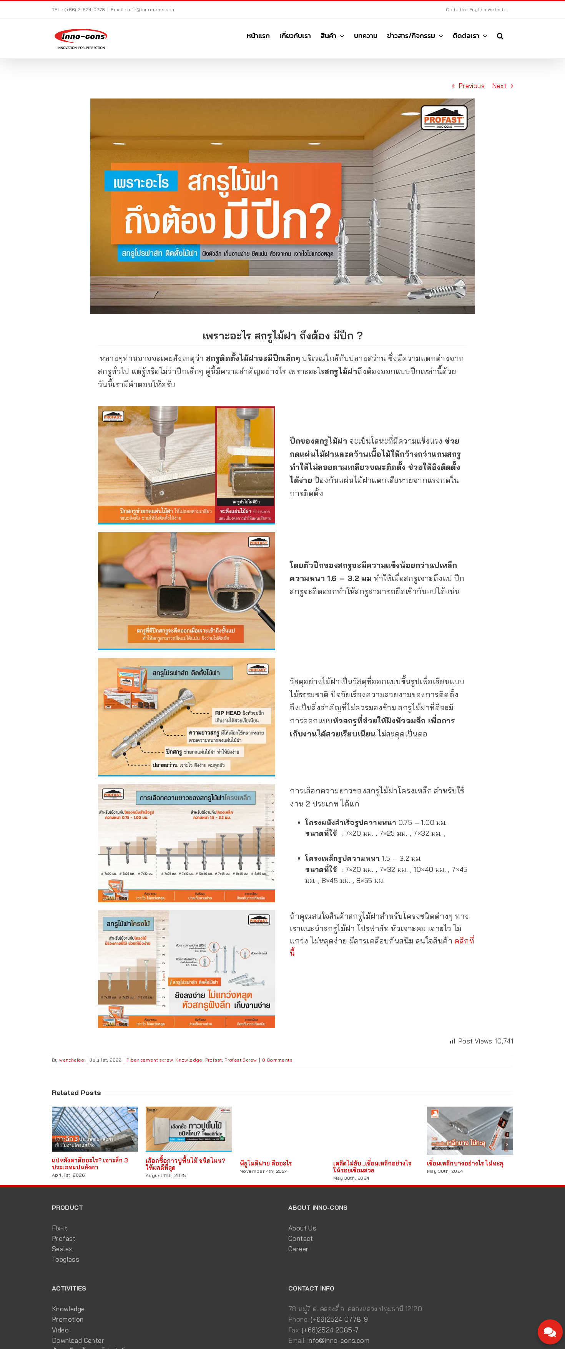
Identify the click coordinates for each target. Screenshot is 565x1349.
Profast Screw (240, 1060)
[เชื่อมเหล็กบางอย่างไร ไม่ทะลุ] (470, 1111)
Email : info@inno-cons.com (143, 9)
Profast (213, 1060)
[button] (500, 35)
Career (298, 1249)
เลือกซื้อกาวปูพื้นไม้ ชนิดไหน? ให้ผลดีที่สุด (185, 1164)
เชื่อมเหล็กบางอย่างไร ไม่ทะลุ (465, 1163)
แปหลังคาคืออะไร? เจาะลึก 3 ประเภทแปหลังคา (90, 1164)
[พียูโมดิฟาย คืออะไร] (282, 1111)
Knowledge (189, 1060)
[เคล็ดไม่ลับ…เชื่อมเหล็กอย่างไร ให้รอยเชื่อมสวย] (376, 1111)
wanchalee (72, 1060)
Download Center (78, 1340)
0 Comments (277, 1060)
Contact (300, 1238)
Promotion (68, 1319)
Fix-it (59, 1228)
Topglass (65, 1259)
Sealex (62, 1249)
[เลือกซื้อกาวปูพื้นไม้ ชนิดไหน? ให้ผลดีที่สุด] (189, 1111)
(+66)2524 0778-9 (339, 1319)
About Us (302, 1228)
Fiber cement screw (149, 1060)
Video (60, 1330)
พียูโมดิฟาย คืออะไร (265, 1163)
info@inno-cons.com (338, 1340)
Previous (472, 86)
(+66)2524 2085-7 (330, 1330)
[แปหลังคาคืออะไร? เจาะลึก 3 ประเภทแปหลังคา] (95, 1111)
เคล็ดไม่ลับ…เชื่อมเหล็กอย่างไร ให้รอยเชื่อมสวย (372, 1167)
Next (499, 86)
